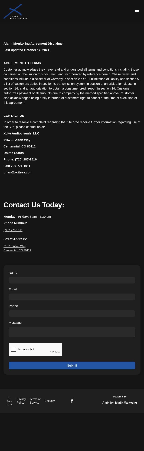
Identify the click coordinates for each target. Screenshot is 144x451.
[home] (15, 12)
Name (13, 272)
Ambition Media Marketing (119, 402)
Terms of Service (35, 401)
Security (50, 400)
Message (15, 322)
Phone (13, 306)
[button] (136, 11)
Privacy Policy (21, 401)
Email (13, 289)
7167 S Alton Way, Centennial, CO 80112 (17, 248)
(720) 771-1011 (13, 230)
